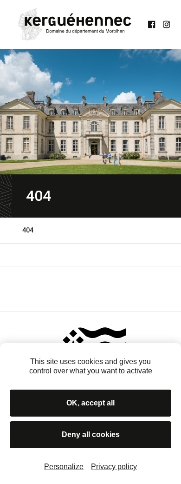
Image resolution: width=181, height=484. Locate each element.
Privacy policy (114, 467)
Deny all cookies (91, 434)
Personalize (64, 467)
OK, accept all (90, 403)
